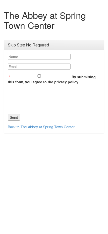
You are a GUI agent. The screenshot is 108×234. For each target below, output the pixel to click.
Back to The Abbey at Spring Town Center (41, 126)
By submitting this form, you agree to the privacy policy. (52, 79)
